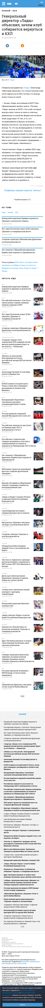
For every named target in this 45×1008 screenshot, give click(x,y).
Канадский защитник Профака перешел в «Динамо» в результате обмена (20, 219)
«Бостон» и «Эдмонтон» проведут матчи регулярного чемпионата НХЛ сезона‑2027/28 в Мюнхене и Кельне (22, 843)
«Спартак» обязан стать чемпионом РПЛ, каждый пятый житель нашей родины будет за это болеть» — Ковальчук (22, 746)
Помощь (5, 938)
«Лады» (26, 88)
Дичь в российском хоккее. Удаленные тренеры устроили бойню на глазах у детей (21, 850)
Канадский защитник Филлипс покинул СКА (22, 860)
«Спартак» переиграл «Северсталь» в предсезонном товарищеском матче (18, 917)
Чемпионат (39, 186)
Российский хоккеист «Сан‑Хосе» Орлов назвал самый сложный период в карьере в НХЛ (22, 728)
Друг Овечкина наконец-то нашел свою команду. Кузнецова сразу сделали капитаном (22, 876)
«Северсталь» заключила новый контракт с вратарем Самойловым (21, 856)
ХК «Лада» (11, 80)
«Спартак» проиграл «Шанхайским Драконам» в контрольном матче (22, 240)
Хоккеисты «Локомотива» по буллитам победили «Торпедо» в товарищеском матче (21, 870)
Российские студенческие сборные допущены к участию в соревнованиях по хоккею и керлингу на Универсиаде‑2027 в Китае (22, 791)
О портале (5, 940)
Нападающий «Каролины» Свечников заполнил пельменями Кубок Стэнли (19, 774)
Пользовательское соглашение (12, 943)
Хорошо (22, 1005)
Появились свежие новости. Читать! (22, 190)
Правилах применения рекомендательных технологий (21, 962)
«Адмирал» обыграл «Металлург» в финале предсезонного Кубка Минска (20, 906)
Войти (40, 5)
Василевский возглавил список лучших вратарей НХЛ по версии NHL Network (20, 911)
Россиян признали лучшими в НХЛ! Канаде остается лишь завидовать (21, 889)
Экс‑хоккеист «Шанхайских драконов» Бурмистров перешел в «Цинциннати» (18, 251)
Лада (4, 212)
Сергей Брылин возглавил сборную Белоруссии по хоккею (18, 820)
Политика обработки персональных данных (17, 946)
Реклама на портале (9, 942)
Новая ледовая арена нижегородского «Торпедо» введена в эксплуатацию (19, 900)
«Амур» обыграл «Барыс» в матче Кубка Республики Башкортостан (19, 865)
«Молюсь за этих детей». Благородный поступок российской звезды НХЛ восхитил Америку (21, 754)
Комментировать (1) (22, 199)
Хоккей (6, 11)
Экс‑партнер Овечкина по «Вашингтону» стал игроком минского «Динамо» (22, 922)
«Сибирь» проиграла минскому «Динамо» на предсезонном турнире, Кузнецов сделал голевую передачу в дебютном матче (21, 882)
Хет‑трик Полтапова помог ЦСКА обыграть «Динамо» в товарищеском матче (20, 230)
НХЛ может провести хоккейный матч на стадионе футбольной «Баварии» (20, 803)
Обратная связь (7, 939)
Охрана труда (6, 945)
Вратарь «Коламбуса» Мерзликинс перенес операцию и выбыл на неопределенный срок (22, 809)
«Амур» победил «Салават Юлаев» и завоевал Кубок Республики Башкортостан (21, 815)
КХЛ (15, 11)
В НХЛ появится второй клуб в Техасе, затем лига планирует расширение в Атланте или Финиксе (21, 767)
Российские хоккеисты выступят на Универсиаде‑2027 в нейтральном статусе (20, 785)
